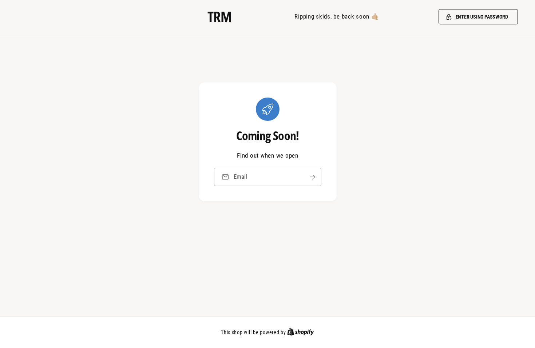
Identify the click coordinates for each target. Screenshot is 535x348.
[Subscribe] (312, 177)
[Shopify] (300, 332)
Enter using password (482, 17)
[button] (478, 16)
